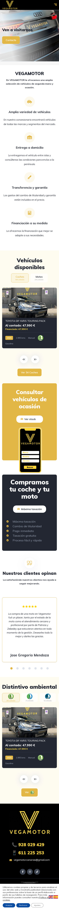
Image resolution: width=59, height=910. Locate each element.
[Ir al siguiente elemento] (35, 359)
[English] (51, 896)
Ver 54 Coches (29, 372)
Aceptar (9, 905)
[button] (11, 668)
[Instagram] (30, 872)
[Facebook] (23, 872)
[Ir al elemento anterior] (24, 359)
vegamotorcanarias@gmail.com (31, 859)
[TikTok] (37, 872)
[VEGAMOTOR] (9, 5)
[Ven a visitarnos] (29, 35)
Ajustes (37, 905)
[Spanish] (55, 896)
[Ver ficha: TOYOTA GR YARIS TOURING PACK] (29, 318)
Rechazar (23, 905)
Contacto (11, 40)
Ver (27, 792)
